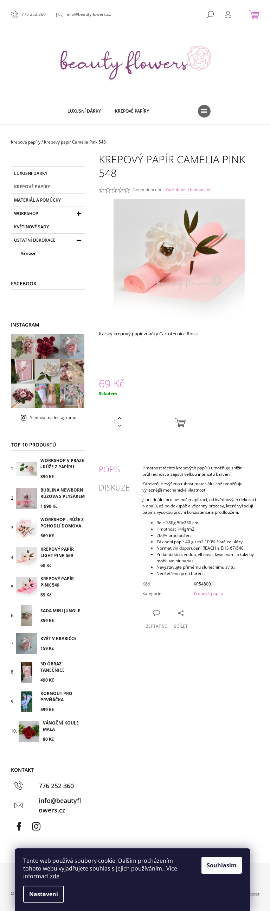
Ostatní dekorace (35, 240)
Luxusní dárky (30, 173)
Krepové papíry (32, 187)
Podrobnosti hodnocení (187, 189)
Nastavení (43, 894)
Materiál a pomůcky (37, 200)
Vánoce (28, 253)
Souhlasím (222, 865)
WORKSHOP (26, 213)
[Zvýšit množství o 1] (119, 418)
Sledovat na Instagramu (53, 417)
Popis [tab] (109, 469)
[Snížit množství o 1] (119, 426)
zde (54, 876)
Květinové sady (31, 227)
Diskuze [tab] (114, 487)
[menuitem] (84, 111)
